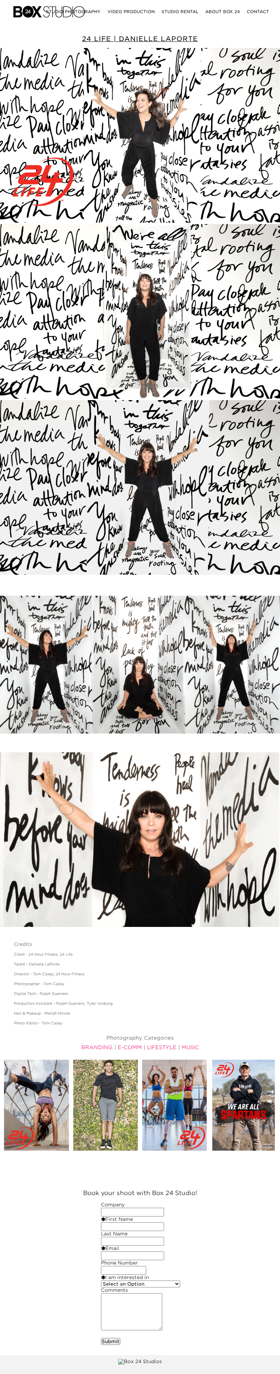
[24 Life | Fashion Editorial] (105, 1105)
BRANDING (97, 1047)
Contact (258, 11)
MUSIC (190, 1047)
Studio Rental (180, 11)
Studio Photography (73, 11)
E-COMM (130, 1047)
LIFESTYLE (161, 1047)
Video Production (131, 11)
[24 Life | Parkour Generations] (36, 1105)
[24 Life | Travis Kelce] (174, 1105)
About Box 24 (222, 11)
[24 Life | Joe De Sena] (243, 1105)
